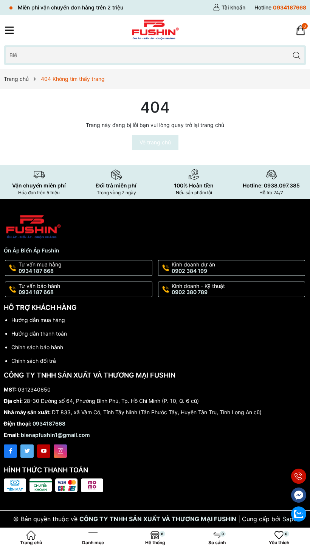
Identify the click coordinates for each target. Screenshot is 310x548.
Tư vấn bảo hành (39, 289)
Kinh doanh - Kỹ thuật (198, 289)
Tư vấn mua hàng (40, 267)
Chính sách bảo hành (37, 347)
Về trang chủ (155, 142)
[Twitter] (27, 451)
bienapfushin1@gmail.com (55, 435)
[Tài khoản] (229, 7)
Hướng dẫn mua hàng (38, 320)
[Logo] (155, 30)
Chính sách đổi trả (33, 361)
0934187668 (49, 423)
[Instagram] (60, 451)
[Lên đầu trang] (298, 458)
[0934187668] (280, 7)
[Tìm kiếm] (297, 55)
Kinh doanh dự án (193, 267)
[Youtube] (43, 451)
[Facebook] (10, 451)
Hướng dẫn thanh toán (39, 333)
